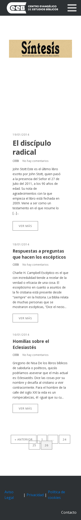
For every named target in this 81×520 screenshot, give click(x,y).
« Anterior (24, 439)
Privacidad (35, 494)
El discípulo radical (32, 147)
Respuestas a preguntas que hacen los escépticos (39, 254)
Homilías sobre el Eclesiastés (31, 344)
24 (64, 439)
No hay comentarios (35, 161)
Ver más (25, 226)
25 (34, 445)
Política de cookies (56, 494)
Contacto (68, 512)
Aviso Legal (9, 494)
